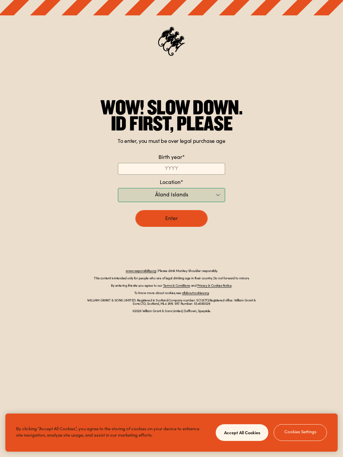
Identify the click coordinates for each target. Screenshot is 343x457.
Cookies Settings (300, 432)
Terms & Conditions (176, 286)
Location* (171, 182)
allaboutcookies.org (195, 293)
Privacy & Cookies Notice (214, 286)
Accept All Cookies (242, 432)
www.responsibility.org (141, 271)
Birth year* (171, 157)
